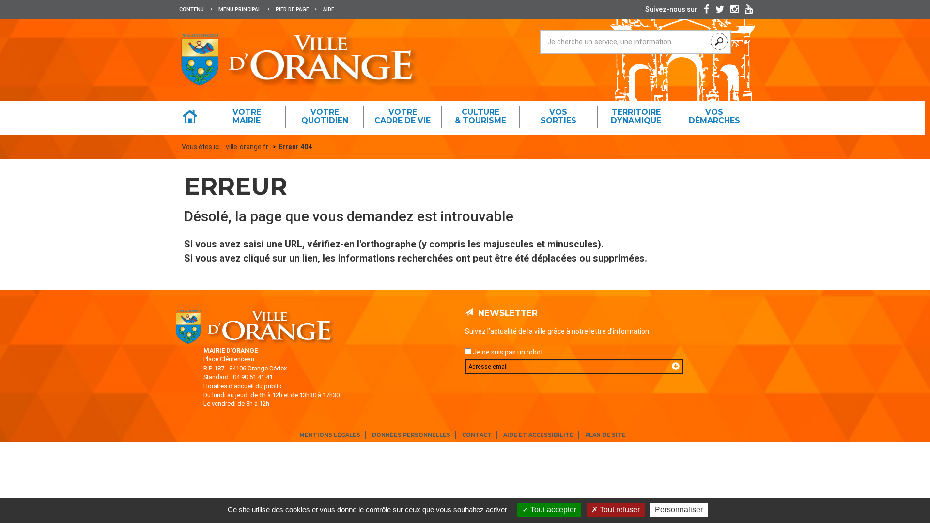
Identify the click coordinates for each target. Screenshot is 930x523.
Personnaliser (679, 510)
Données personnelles (411, 434)
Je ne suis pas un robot (507, 352)
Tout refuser (619, 510)
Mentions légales (329, 434)
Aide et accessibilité (538, 434)
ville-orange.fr (247, 147)
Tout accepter (552, 510)
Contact (477, 434)
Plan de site (605, 434)
